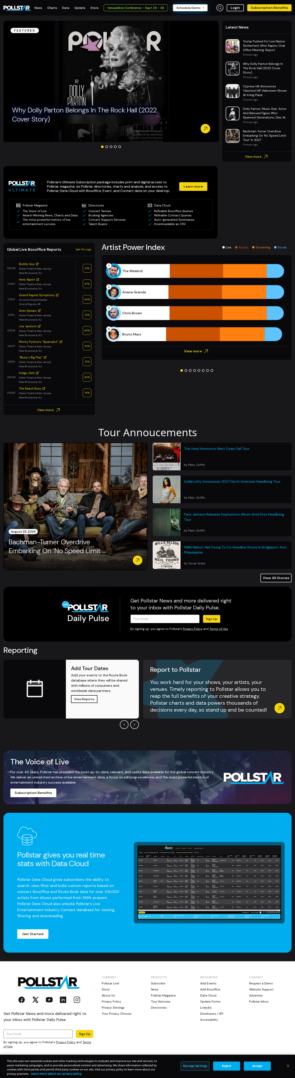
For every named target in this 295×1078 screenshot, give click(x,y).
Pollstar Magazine (163, 995)
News (155, 989)
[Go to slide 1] (102, 146)
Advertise (256, 995)
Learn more (193, 186)
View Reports (84, 699)
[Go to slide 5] (119, 146)
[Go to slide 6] (203, 370)
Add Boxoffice (210, 989)
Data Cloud (208, 995)
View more (253, 156)
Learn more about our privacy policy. (56, 1073)
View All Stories (276, 578)
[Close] (288, 1065)
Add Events (208, 983)
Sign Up (211, 619)
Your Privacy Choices (117, 1014)
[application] (196, 302)
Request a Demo (261, 983)
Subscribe (158, 983)
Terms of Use (218, 629)
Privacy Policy (192, 629)
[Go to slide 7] (207, 370)
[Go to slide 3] (111, 146)
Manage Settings (195, 1066)
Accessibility (209, 1020)
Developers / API (211, 1014)
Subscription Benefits (269, 7)
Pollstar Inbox (258, 1001)
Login (235, 7)
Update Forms (210, 1001)
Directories (159, 1007)
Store (106, 989)
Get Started (32, 934)
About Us (108, 995)
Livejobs (206, 1007)
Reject (226, 1066)
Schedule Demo (188, 8)
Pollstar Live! (110, 983)
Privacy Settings (113, 1007)
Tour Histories (160, 1001)
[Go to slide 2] (106, 146)
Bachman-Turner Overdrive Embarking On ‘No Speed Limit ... (57, 547)
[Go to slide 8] (212, 370)
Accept (257, 1066)
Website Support (261, 989)
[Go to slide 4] (115, 146)
